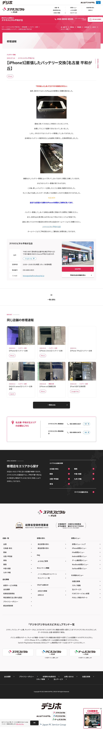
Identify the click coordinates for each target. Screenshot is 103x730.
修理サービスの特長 (10, 585)
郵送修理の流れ (57, 10)
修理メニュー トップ (79, 544)
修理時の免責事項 (49, 676)
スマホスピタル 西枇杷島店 (55, 432)
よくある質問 (74, 10)
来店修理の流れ (90, 7)
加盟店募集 (76, 581)
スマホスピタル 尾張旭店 (55, 424)
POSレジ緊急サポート (79, 597)
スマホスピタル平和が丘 (12, 19)
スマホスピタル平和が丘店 (51, 226)
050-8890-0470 (75, 432)
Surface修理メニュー (79, 568)
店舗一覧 (57, 7)
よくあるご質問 (43, 561)
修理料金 (72, 27)
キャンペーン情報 (64, 29)
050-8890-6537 (75, 424)
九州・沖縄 (77, 479)
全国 (5, 544)
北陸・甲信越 (54, 479)
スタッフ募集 (76, 585)
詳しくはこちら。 (20, 724)
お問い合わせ (69, 676)
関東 (51, 474)
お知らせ (90, 10)
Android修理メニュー (79, 556)
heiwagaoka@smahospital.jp (33, 275)
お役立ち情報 (57, 13)
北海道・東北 (54, 469)
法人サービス (73, 13)
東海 (51, 484)
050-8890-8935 (28, 270)
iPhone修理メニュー (79, 548)
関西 (75, 469)
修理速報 (79, 27)
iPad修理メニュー (78, 552)
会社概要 (6, 589)
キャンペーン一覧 (44, 578)
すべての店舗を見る (81, 492)
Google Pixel (74, 391)
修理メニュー (73, 7)
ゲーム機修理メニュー (79, 560)
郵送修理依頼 (8, 606)
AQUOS (12, 394)
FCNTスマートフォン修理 (80, 593)
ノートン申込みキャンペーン (47, 574)
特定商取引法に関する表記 (12, 597)
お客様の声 (86, 27)
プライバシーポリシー (10, 601)
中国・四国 (77, 474)
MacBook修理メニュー (80, 564)
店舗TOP (65, 27)
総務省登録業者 (9, 593)
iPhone (10, 76)
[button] (34, 723)
